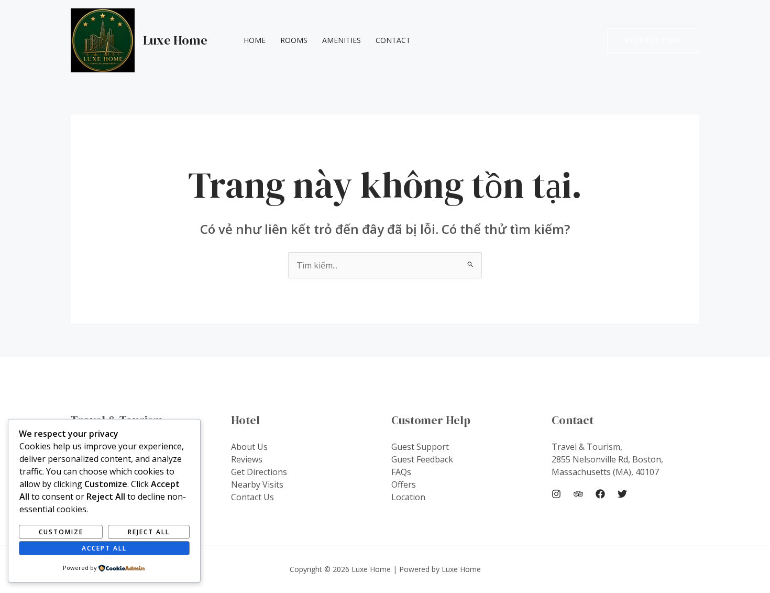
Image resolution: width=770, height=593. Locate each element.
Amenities (341, 40)
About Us (249, 446)
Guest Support (420, 446)
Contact (393, 40)
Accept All (104, 548)
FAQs (401, 472)
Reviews (246, 459)
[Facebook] (600, 494)
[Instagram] (556, 494)
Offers (403, 484)
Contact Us (252, 497)
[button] (653, 40)
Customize (61, 531)
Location (408, 497)
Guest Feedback (422, 459)
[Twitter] (622, 494)
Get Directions (259, 472)
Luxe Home (175, 40)
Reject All (149, 531)
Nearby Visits (257, 484)
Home (255, 40)
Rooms (293, 40)
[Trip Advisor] (578, 494)
